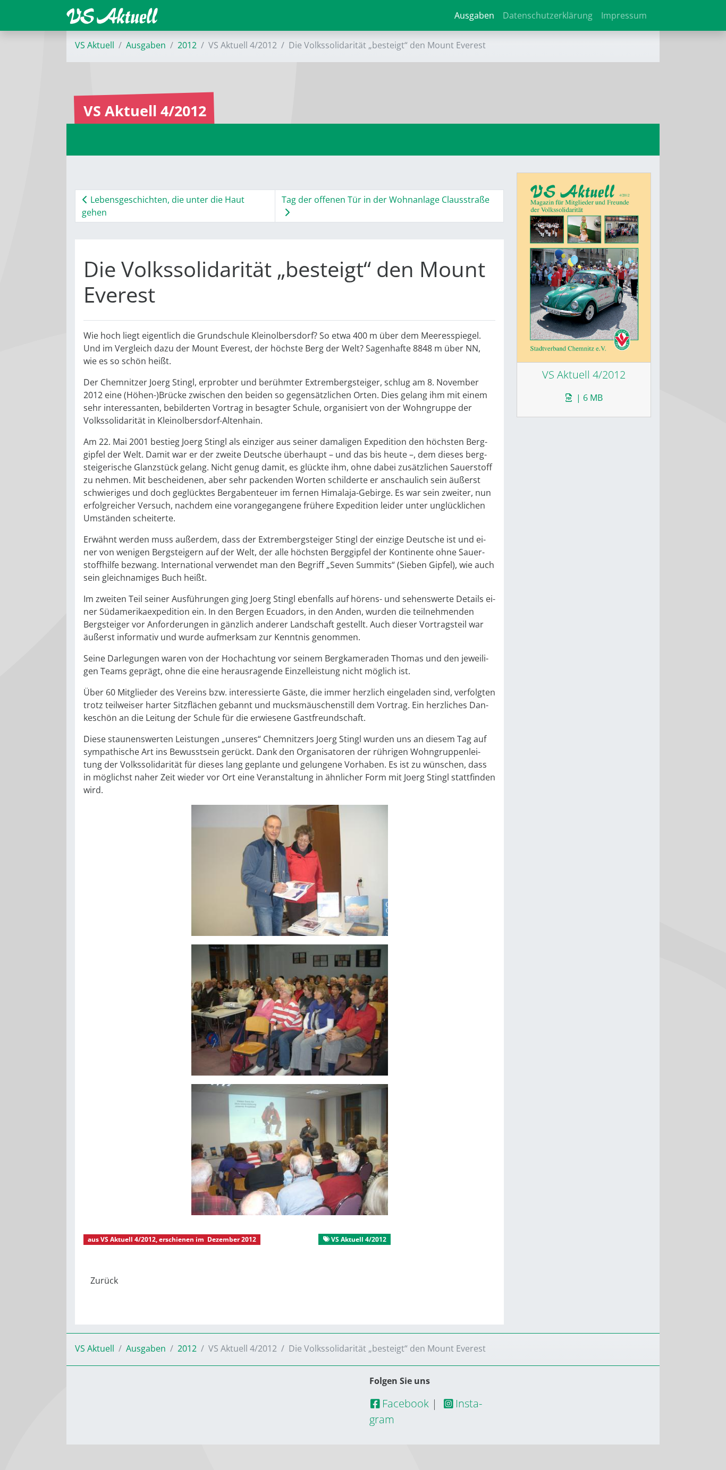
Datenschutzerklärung (548, 15)
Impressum (624, 15)
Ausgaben (474, 15)
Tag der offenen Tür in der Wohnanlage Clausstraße (385, 199)
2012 (187, 45)
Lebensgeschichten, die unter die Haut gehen (163, 206)
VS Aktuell (94, 45)
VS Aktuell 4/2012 (128, 1239)
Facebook (404, 1403)
